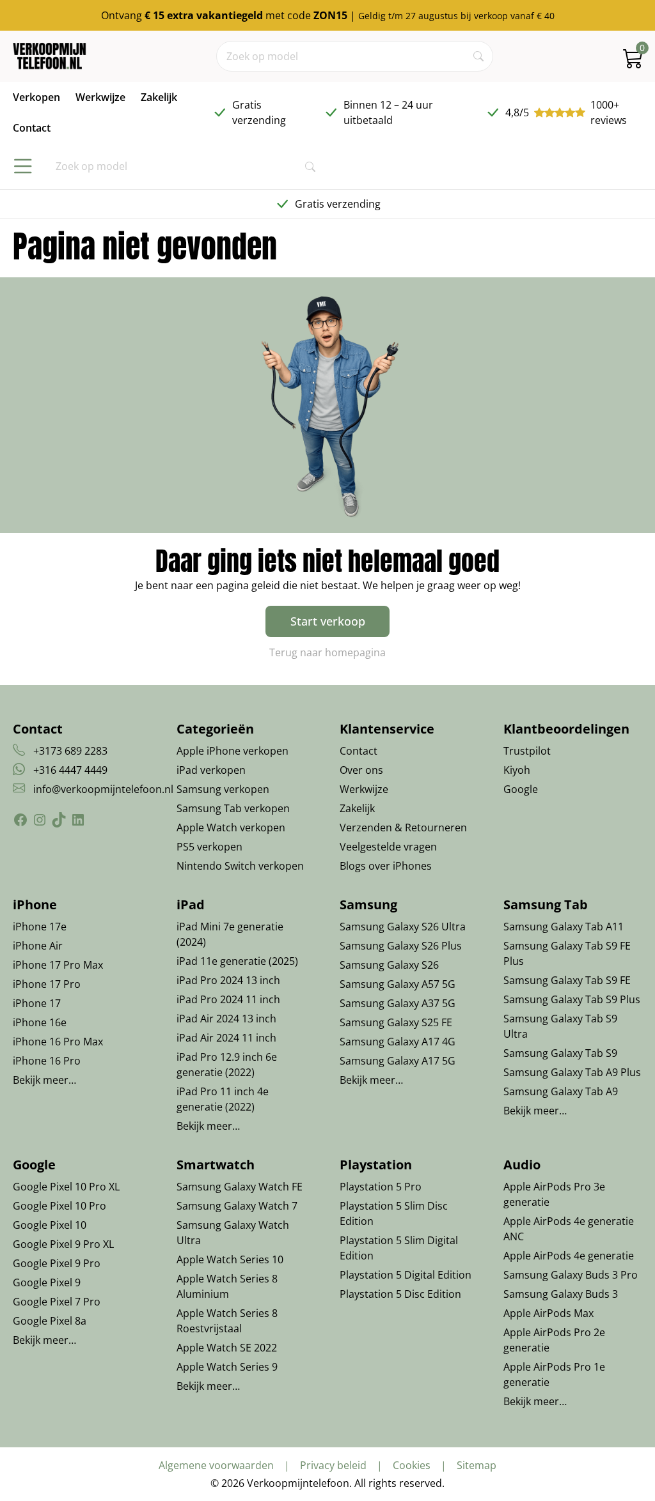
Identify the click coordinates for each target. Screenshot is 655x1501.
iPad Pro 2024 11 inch (228, 999)
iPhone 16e (40, 1022)
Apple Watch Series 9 (227, 1367)
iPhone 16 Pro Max (58, 1042)
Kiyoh (516, 770)
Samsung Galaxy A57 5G (397, 984)
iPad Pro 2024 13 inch (228, 980)
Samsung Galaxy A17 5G (397, 1061)
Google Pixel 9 (47, 1282)
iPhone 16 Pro (47, 1061)
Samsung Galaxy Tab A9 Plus (572, 1072)
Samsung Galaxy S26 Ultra (403, 927)
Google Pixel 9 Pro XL (63, 1244)
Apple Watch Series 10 (230, 1259)
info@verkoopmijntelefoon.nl (103, 789)
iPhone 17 (37, 1003)
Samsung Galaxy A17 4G (397, 1042)
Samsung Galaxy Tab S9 (560, 1053)
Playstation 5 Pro (381, 1187)
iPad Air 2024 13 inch (226, 1019)
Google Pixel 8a (49, 1321)
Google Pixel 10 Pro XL (66, 1187)
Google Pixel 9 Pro (56, 1263)
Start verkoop (327, 621)
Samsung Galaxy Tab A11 (563, 927)
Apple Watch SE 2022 (227, 1348)
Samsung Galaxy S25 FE (396, 1022)
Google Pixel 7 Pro (56, 1302)
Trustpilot (527, 751)
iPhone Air (38, 946)
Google (520, 789)
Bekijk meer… (44, 1080)
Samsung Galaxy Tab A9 (560, 1091)
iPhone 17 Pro (47, 984)
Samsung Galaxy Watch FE (240, 1187)
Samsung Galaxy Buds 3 (560, 1294)
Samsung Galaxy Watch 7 (237, 1206)
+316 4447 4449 (70, 770)
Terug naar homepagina (327, 652)
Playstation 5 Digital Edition (405, 1275)
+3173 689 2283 (70, 751)
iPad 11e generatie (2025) (237, 961)
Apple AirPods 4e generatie (568, 1256)
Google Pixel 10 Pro (59, 1206)
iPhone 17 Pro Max (58, 965)
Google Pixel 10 (49, 1225)
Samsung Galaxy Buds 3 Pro (570, 1275)
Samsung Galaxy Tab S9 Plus (571, 999)
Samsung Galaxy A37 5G (397, 1003)
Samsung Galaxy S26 (389, 965)
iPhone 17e (40, 927)
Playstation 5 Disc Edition (400, 1294)
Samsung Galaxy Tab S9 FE (567, 980)
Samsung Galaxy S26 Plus (401, 946)
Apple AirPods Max (548, 1313)
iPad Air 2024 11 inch (226, 1038)
